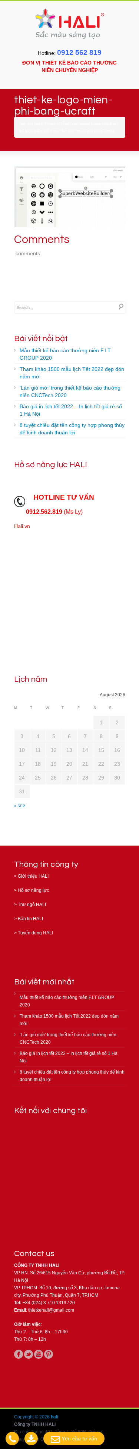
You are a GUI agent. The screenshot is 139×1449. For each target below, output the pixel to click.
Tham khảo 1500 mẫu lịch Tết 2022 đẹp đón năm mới (72, 373)
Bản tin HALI (30, 918)
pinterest (48, 1354)
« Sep (19, 806)
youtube (38, 1354)
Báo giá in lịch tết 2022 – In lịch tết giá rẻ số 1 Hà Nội (71, 410)
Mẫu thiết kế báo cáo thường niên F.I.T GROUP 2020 (65, 354)
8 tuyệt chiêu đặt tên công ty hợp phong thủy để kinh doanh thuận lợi (72, 428)
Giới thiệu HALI (33, 876)
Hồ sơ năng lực (33, 890)
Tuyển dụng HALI (35, 933)
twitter (28, 1354)
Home (50, 123)
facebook (18, 1354)
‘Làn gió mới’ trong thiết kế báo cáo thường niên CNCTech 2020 (70, 391)
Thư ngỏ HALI (32, 904)
